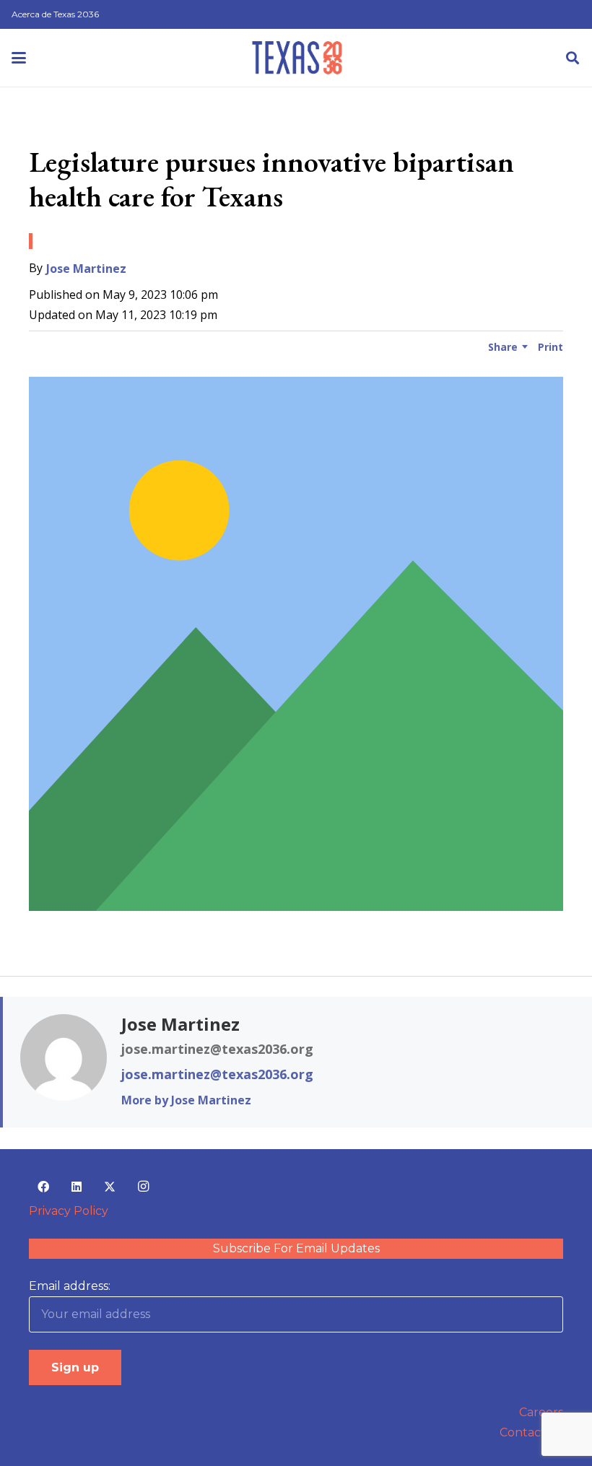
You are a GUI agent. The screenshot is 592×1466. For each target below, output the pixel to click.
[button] (18, 58)
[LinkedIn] (76, 1186)
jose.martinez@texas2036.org (217, 1074)
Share (503, 347)
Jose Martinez (86, 268)
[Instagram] (143, 1186)
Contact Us (531, 1432)
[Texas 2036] (297, 57)
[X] (109, 1186)
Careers (541, 1412)
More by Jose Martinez (186, 1100)
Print (550, 347)
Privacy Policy (68, 1211)
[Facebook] (43, 1186)
